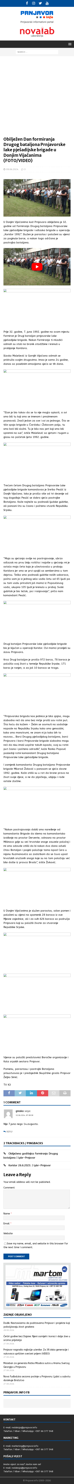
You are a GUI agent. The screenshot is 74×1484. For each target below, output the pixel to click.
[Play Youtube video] (37, 266)
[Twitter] (40, 3)
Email (6, 1223)
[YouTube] (47, 3)
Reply (10, 1132)
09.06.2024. (12, 169)
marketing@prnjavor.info (25, 1446)
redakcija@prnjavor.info (24, 1427)
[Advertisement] (37, 98)
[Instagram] (34, 3)
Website (8, 1233)
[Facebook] (27, 3)
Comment (9, 1187)
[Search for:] (37, 51)
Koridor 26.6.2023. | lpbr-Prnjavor (29, 1165)
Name (7, 1213)
